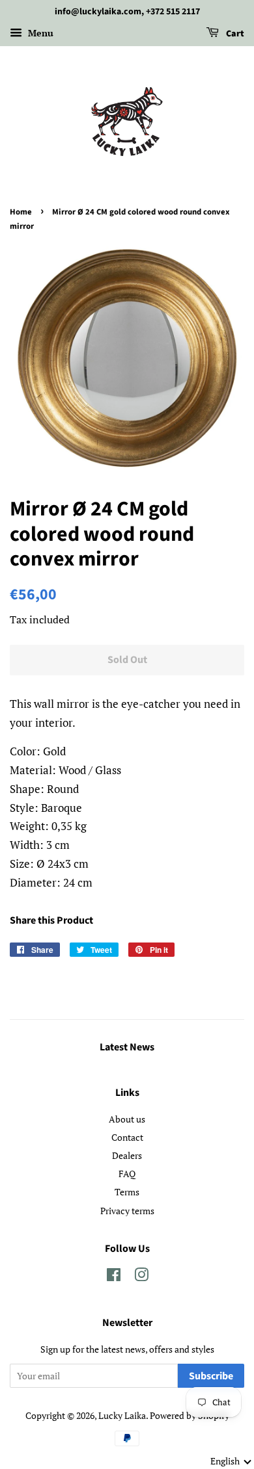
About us (127, 1119)
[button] (231, 1461)
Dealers (127, 1155)
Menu (39, 33)
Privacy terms (127, 1210)
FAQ (127, 1173)
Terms (127, 1192)
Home (21, 212)
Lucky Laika (122, 1415)
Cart (234, 33)
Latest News (127, 1047)
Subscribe (211, 1376)
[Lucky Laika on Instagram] (141, 1277)
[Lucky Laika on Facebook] (113, 1277)
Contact (127, 1137)
